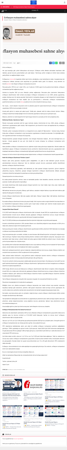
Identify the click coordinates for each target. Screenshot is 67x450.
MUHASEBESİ (19, 369)
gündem (9, 84)
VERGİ (10, 63)
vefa (24, 369)
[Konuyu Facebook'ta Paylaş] (50, 63)
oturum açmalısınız (18, 438)
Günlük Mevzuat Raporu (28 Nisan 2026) (54, 397)
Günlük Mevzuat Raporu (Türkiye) (52, 392)
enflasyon (11, 369)
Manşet (10, 19)
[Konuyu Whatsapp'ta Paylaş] (56, 63)
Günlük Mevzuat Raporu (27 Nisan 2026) (11, 424)
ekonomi (12, 79)
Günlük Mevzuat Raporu (51, 422)
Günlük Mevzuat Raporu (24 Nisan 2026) (33, 422)
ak (8, 369)
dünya (22, 102)
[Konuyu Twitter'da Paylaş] (53, 63)
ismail (15, 369)
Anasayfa (6, 19)
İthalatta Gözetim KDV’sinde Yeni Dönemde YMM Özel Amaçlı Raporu (11, 394)
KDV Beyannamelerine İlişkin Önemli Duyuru (24, 7)
